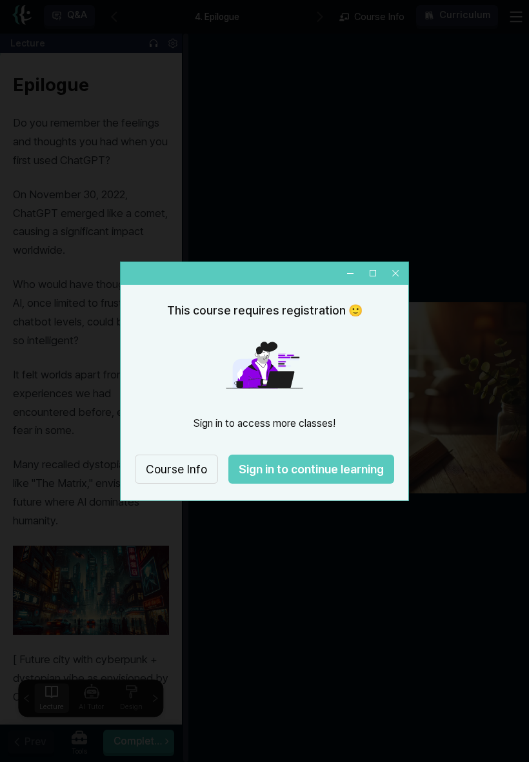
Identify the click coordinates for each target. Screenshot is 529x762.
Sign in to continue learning (311, 469)
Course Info (176, 469)
